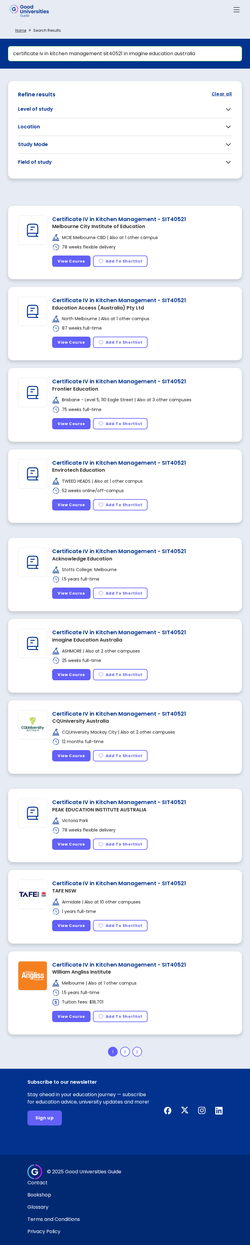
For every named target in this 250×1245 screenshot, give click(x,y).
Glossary (37, 1207)
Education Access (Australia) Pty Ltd (98, 307)
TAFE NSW (64, 890)
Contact (37, 1182)
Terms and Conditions (53, 1219)
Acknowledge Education (82, 558)
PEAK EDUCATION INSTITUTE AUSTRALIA (99, 809)
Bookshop (39, 1194)
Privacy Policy (43, 1231)
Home (20, 30)
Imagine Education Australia (87, 639)
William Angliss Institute (81, 971)
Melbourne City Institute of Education (98, 226)
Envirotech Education (78, 470)
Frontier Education (75, 388)
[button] (236, 11)
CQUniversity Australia (80, 720)
